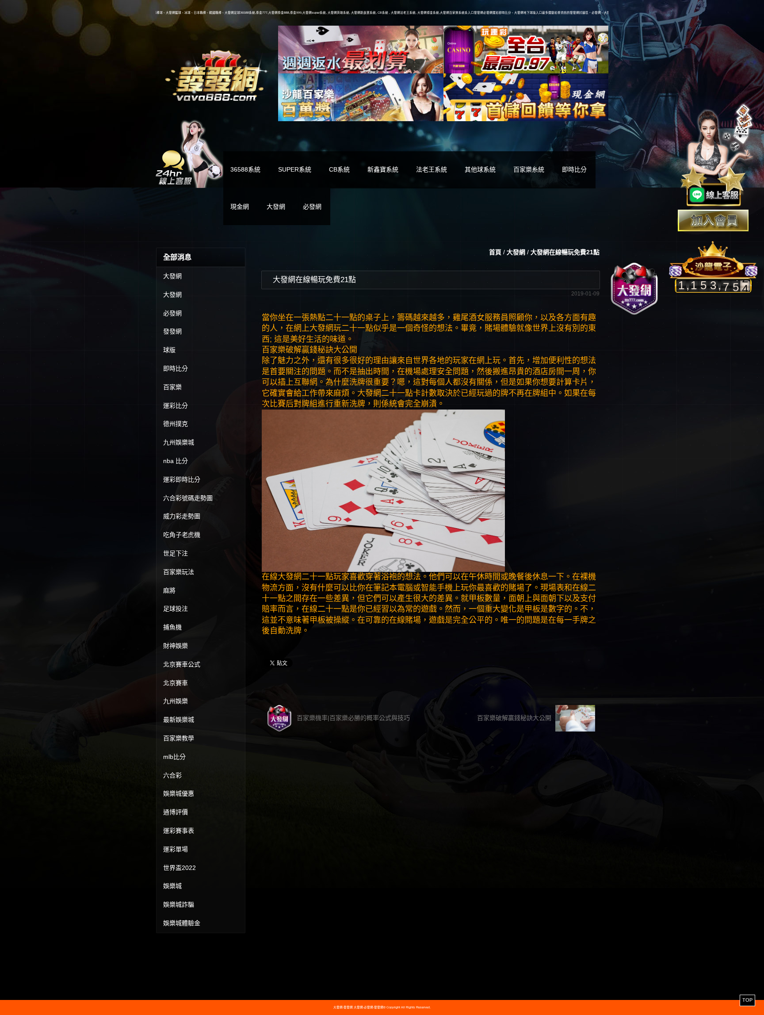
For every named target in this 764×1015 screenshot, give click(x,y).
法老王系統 (431, 169)
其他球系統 (480, 169)
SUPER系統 (294, 169)
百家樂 (172, 387)
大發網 (276, 206)
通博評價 (175, 812)
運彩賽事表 (178, 830)
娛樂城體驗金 (181, 923)
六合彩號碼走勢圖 (188, 498)
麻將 (169, 590)
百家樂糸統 (528, 169)
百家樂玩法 (178, 571)
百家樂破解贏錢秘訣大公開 (515, 717)
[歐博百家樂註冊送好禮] (360, 49)
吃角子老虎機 (181, 534)
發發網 (172, 331)
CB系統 (339, 169)
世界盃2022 (179, 867)
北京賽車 (175, 682)
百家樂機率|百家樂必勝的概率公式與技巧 (352, 717)
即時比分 (574, 169)
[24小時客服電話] (189, 152)
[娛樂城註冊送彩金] (713, 220)
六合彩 (172, 775)
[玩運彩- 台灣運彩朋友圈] (526, 49)
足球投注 (175, 608)
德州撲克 (175, 423)
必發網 (312, 206)
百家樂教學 (178, 738)
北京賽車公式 (181, 664)
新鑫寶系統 (382, 169)
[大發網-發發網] (217, 74)
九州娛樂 (175, 701)
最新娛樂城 (178, 719)
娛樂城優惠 (178, 793)
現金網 (239, 206)
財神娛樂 (175, 645)
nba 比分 (175, 460)
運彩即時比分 (181, 479)
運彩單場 (175, 849)
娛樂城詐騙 (178, 904)
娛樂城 (172, 885)
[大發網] (634, 289)
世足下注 (175, 553)
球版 (169, 349)
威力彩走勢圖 (181, 516)
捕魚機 (172, 627)
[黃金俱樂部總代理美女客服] (717, 156)
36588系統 (245, 169)
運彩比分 (175, 405)
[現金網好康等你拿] (526, 97)
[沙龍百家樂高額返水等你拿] (360, 97)
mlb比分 (174, 756)
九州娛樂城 (178, 442)
